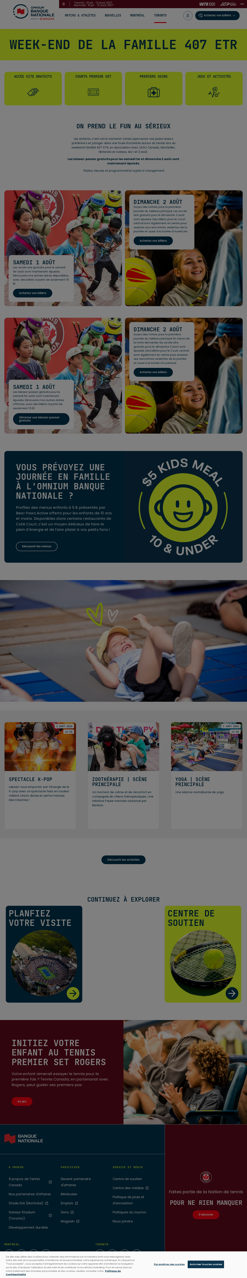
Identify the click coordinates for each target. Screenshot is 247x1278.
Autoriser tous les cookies (206, 1264)
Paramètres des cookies (169, 1264)
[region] (123, 1264)
